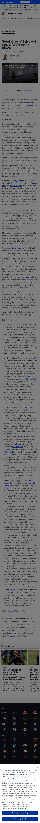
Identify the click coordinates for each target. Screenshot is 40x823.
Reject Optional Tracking (20, 813)
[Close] (37, 767)
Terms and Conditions (17, 774)
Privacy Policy (17, 779)
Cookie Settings (21, 808)
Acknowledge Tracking (20, 819)
